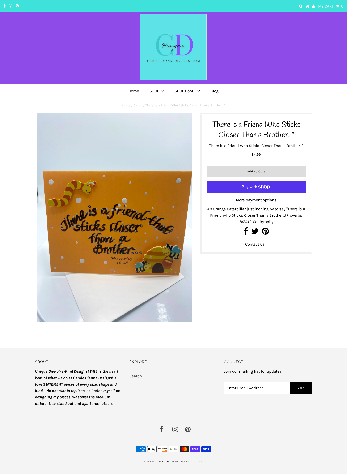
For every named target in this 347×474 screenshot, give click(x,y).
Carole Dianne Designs (187, 461)
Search (135, 376)
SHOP (154, 91)
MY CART (330, 6)
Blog (214, 91)
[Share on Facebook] (245, 232)
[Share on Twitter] (255, 232)
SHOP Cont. (184, 91)
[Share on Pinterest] (265, 232)
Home (133, 91)
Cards (138, 105)
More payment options (256, 200)
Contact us (255, 244)
